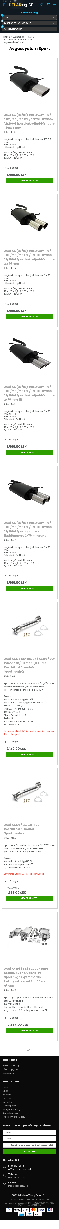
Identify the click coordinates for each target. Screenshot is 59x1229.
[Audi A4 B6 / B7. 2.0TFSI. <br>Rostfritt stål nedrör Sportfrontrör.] (29, 794)
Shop (5, 1090)
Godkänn (29, 1151)
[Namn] (29, 1132)
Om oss (7, 1098)
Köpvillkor (8, 1102)
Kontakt (7, 1094)
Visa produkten (29, 180)
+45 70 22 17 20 (16, 1177)
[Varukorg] (48, 4)
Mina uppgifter (10, 1069)
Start (5, 1087)
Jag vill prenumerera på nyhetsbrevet (31, 1145)
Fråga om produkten (14, 1116)
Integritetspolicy (11, 1109)
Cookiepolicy (9, 1105)
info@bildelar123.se (18, 1185)
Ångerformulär (10, 1113)
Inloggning (8, 1072)
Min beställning (11, 1065)
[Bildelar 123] (18, 4)
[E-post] (29, 1138)
